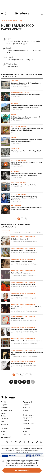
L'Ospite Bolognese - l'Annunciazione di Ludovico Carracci (26, 308)
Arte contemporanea (18, 126)
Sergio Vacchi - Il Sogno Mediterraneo (23, 284)
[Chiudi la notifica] (42, 458)
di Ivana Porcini (16, 96)
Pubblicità (4, 431)
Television (4, 424)
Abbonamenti (27, 402)
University (26, 429)
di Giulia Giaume (16, 109)
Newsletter (26, 408)
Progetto (4, 405)
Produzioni (26, 434)
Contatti (3, 434)
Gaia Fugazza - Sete (17, 318)
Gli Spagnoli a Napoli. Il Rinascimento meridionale (26, 341)
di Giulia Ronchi (16, 201)
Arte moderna (16, 205)
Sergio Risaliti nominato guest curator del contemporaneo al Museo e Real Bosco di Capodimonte (24, 198)
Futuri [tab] (39, 232)
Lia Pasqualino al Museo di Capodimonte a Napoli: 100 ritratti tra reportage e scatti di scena (26, 174)
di (11, 132)
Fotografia (15, 171)
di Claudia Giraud (16, 177)
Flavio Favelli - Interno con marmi (21, 363)
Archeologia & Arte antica (20, 92)
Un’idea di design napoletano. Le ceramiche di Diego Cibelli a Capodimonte (25, 118)
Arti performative (6, 410)
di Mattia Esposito (17, 186)
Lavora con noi (6, 437)
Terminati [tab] (17, 232)
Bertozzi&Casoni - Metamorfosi (21, 273)
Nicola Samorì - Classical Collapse (21, 261)
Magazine (26, 405)
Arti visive (14, 81)
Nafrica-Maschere (17, 295)
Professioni (4, 408)
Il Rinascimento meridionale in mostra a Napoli (25, 94)
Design (13, 115)
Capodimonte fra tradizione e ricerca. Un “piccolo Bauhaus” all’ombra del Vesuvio (26, 140)
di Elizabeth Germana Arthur (20, 86)
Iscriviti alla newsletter (22, 470)
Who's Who (15, 149)
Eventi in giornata (28, 423)
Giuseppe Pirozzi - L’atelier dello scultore (24, 329)
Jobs (2, 421)
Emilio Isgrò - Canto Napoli (19, 239)
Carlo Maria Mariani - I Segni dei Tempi (23, 250)
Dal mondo (4, 419)
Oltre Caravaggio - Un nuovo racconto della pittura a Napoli (27, 353)
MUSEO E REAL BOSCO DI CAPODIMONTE (23, 237)
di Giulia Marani (16, 143)
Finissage (26, 421)
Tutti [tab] (6, 232)
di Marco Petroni (16, 120)
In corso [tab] (28, 232)
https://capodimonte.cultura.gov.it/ (20, 59)
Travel (25, 431)
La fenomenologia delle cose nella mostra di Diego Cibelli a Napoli (26, 163)
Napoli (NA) (16, 241)
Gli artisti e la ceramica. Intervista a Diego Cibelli (26, 151)
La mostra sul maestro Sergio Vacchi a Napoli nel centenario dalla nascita (26, 84)
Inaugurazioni (27, 418)
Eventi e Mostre (11, 21)
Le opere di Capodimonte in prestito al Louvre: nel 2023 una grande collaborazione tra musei (26, 106)
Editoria (3, 413)
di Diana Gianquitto (17, 166)
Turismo (3, 416)
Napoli (21, 21)
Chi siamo (4, 429)
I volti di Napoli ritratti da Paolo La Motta (23, 185)
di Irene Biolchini (16, 152)
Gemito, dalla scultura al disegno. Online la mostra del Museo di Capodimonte (26, 208)
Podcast (25, 410)
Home (3, 21)
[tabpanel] (22, 305)
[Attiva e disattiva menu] (2, 13)
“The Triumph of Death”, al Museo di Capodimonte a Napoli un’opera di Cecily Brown (27, 129)
